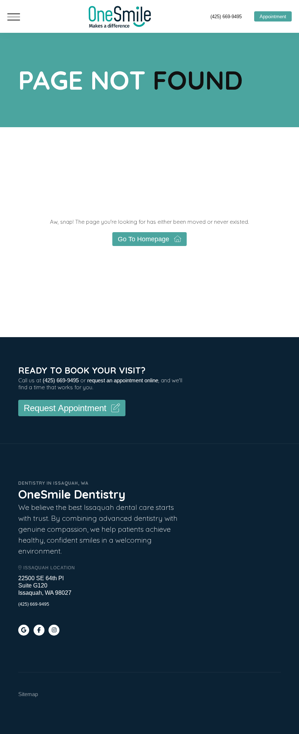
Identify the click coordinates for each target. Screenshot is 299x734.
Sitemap (28, 694)
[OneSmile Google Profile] (23, 630)
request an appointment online (122, 380)
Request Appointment (65, 408)
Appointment (273, 16)
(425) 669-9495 (226, 16)
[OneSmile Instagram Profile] (53, 630)
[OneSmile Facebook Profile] (39, 630)
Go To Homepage (143, 239)
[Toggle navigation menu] (13, 17)
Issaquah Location (48, 567)
